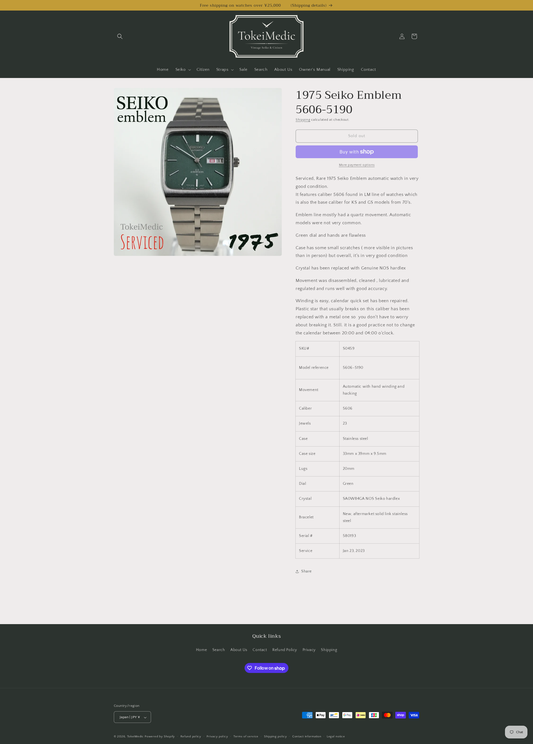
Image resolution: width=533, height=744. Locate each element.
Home (201, 649)
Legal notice (336, 736)
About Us (238, 649)
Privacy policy (217, 736)
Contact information (306, 736)
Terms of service (245, 736)
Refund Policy (284, 649)
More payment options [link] (357, 165)
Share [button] (306, 571)
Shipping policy (275, 736)
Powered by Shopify (160, 736)
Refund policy (190, 736)
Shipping (303, 120)
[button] (120, 36)
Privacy (309, 649)
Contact (260, 649)
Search (218, 649)
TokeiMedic (136, 736)
